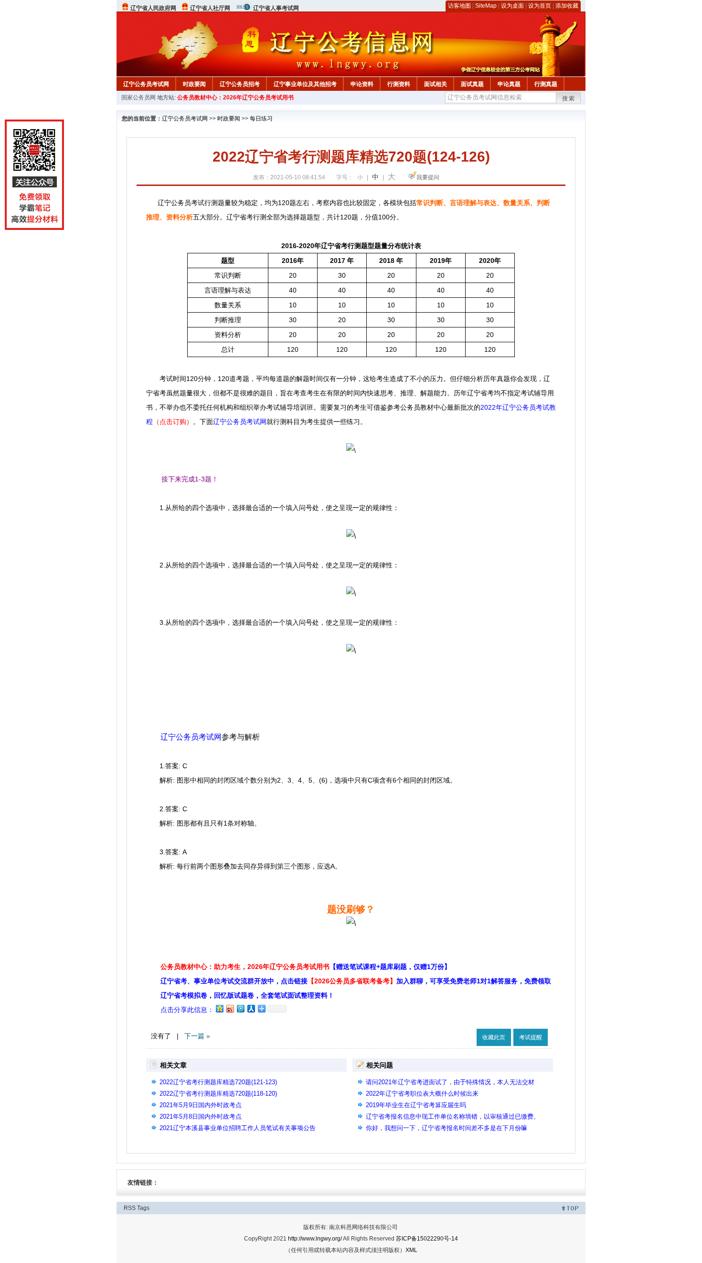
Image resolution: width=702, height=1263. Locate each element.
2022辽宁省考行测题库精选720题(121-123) (218, 1082)
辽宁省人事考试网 (276, 8)
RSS (130, 1208)
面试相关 (435, 84)
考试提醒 (530, 1037)
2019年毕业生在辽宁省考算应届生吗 (416, 1105)
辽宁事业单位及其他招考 (305, 84)
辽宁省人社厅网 (210, 8)
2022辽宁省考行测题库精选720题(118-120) (218, 1093)
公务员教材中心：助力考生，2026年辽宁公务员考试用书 (305, 966)
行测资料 (398, 84)
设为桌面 (512, 5)
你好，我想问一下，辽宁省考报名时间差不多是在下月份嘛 (446, 1128)
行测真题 (545, 84)
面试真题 (472, 84)
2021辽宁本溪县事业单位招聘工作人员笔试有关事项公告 (238, 1128)
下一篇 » (197, 1036)
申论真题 (509, 84)
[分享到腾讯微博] (240, 1008)
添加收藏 (566, 5)
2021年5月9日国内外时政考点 (201, 1105)
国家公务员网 (138, 97)
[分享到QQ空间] (219, 1008)
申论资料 (362, 84)
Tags (143, 1208)
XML (411, 1250)
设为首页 (539, 5)
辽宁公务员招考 (240, 84)
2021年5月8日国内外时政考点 (201, 1116)
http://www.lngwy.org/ (315, 1238)
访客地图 (459, 5)
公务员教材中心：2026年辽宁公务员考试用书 (235, 97)
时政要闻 (194, 84)
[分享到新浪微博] (229, 1008)
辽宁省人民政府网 (153, 8)
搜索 (568, 98)
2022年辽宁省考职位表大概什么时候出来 (422, 1093)
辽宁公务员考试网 (146, 84)
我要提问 (427, 177)
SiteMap (486, 5)
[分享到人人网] (250, 1008)
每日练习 (261, 118)
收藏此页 (493, 1037)
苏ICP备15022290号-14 (427, 1238)
